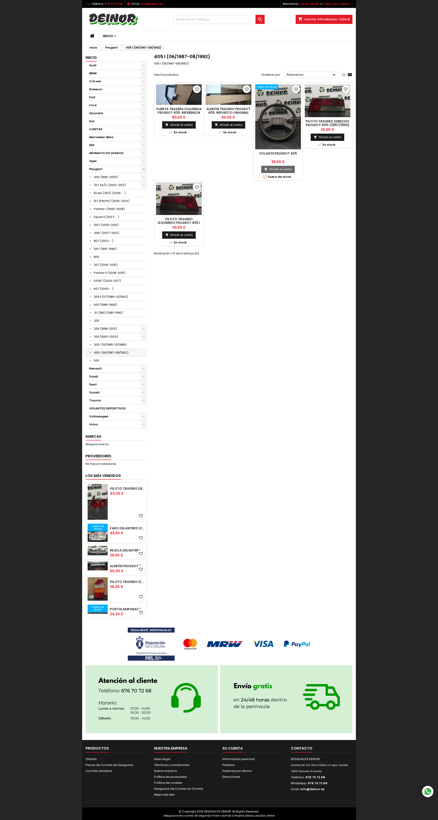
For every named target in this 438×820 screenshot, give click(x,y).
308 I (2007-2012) (106, 233)
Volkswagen (99, 416)
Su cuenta (232, 748)
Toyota (95, 400)
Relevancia (312, 75)
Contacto (301, 748)
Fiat (92, 97)
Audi (92, 65)
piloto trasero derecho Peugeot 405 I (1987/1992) (327, 123)
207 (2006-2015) (106, 265)
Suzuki (94, 392)
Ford (92, 105)
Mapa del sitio (164, 794)
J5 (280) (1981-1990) (108, 312)
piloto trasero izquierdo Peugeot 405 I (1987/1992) (179, 223)
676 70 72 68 (113, 4)
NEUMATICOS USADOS (106, 153)
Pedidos (228, 765)
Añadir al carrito (179, 125)
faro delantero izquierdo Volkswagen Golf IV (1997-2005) (127, 528)
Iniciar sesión (309, 4)
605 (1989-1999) (105, 305)
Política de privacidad (170, 777)
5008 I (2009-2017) (107, 281)
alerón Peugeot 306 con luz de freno (127, 566)
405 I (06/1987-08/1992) (111, 352)
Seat (93, 384)
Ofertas (91, 759)
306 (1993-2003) (106, 336)
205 (96, 320)
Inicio (108, 36)
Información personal (238, 759)
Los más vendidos (103, 475)
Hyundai (96, 113)
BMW (93, 73)
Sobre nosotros (165, 771)
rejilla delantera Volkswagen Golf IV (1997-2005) (127, 550)
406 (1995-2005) (106, 177)
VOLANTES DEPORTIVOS (107, 408)
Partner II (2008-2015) (109, 273)
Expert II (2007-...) (106, 217)
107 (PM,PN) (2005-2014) (111, 201)
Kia (91, 121)
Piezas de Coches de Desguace (109, 765)
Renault (95, 368)
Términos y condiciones (171, 765)
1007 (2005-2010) (106, 225)
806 (96, 257)
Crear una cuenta (336, 4)
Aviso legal (162, 759)
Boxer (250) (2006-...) (109, 193)
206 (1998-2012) (105, 328)
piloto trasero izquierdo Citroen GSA (127, 582)
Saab (93, 376)
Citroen (95, 81)
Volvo (93, 424)
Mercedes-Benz (101, 137)
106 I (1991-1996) (105, 249)
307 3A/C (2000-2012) (110, 185)
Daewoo (95, 89)
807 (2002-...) (103, 241)
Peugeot (95, 169)
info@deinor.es (152, 4)
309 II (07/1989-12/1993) (111, 297)
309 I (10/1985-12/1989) (110, 344)
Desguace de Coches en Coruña (178, 788)
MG (91, 145)
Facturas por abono (237, 771)
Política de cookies (168, 783)
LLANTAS (95, 129)
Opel (92, 161)
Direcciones (231, 777)
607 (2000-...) (103, 289)
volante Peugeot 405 (278, 153)
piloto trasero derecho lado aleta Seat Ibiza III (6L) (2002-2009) (127, 488)
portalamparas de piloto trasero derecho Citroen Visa (127, 609)
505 (96, 360)
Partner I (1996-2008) (109, 209)
